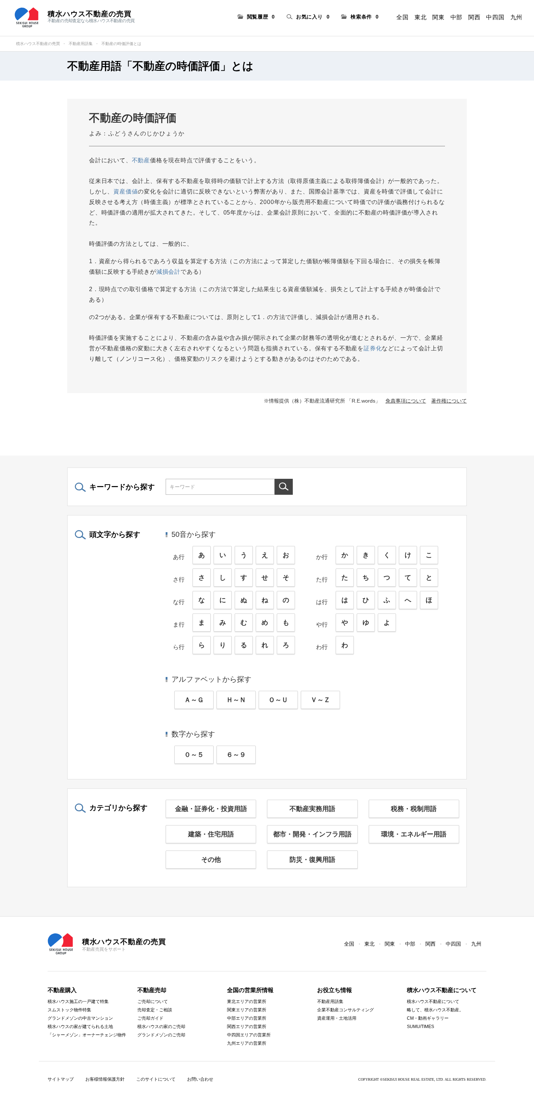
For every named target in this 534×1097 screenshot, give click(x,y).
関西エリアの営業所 (246, 1026)
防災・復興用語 (312, 859)
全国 (402, 17)
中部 (456, 17)
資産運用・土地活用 (336, 1018)
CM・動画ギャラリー (428, 1018)
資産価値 (125, 191)
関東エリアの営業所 (246, 1009)
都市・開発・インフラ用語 (312, 834)
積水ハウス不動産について (433, 1001)
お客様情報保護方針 (105, 1079)
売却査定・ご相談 (154, 1009)
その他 (211, 859)
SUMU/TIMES (420, 1026)
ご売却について (152, 1001)
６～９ (236, 754)
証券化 (373, 348)
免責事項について (405, 401)
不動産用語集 (81, 43)
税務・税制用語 (414, 808)
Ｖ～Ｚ (320, 700)
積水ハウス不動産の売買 (38, 43)
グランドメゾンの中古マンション (80, 1018)
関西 (474, 17)
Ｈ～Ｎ (236, 700)
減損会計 (168, 272)
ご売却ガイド (150, 1018)
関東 (438, 17)
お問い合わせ (200, 1079)
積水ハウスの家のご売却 (161, 1026)
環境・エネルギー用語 (413, 834)
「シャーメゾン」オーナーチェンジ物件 (87, 1034)
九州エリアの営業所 (246, 1043)
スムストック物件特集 (69, 1009)
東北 (420, 17)
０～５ (194, 754)
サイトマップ (61, 1079)
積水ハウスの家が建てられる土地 (80, 1026)
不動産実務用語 (312, 808)
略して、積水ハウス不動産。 (435, 1009)
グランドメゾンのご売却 (161, 1034)
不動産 (141, 160)
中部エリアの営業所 (246, 1018)
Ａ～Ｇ (194, 700)
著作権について (449, 401)
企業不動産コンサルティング (345, 1009)
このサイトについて (155, 1079)
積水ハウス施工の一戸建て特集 (78, 1001)
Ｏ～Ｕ (278, 700)
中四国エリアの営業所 (249, 1034)
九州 (516, 17)
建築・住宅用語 (211, 834)
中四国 (495, 17)
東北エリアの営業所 (246, 1001)
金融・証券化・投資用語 (211, 808)
